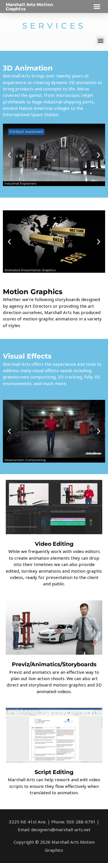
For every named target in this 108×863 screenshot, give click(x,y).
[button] (97, 6)
